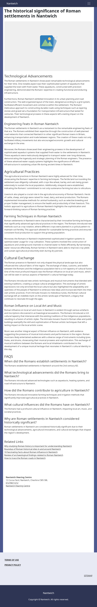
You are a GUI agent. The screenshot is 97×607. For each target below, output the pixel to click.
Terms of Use (12, 560)
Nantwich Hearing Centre (18, 485)
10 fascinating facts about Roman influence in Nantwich (31, 452)
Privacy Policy (13, 565)
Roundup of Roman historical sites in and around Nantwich (32, 449)
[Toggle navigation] (88, 3)
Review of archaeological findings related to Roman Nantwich (33, 455)
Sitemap (88, 576)
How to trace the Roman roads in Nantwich (25, 458)
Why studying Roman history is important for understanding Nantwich (38, 446)
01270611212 (12, 483)
